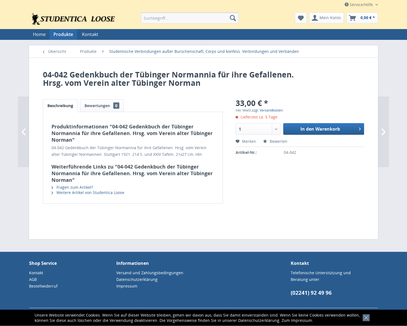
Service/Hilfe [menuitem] (361, 4)
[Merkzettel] (301, 18)
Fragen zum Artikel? (74, 187)
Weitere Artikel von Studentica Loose (89, 192)
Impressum (301, 320)
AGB (33, 279)
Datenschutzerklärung (258, 320)
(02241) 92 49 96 (311, 292)
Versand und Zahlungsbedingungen (149, 272)
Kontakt (90, 34)
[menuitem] (190, 18)
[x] (365, 317)
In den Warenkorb (320, 129)
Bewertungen (100, 105)
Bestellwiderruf (43, 286)
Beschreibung (60, 105)
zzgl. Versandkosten (267, 110)
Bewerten (278, 141)
